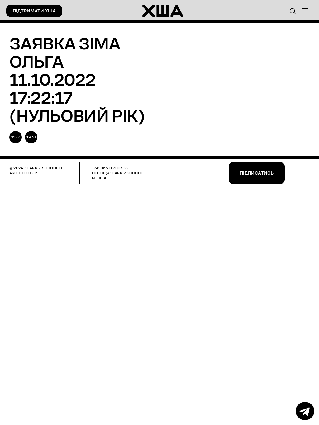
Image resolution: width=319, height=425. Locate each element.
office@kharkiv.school (117, 172)
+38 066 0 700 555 (110, 168)
